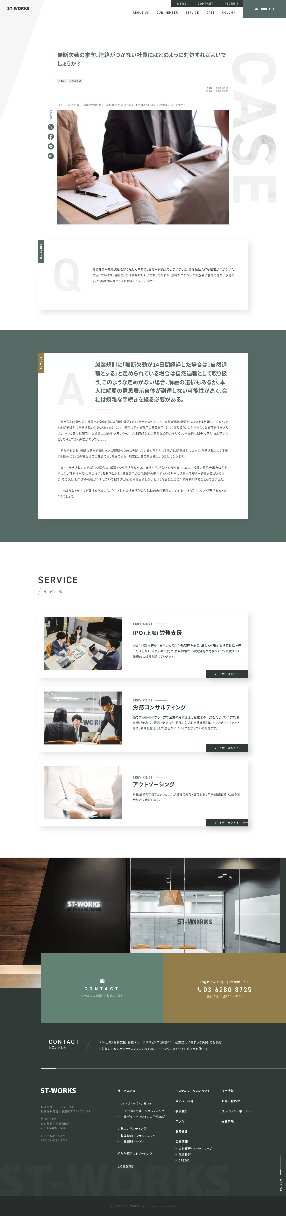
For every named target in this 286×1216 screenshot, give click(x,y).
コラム (179, 1121)
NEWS (182, 4)
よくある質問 (126, 1166)
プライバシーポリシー (236, 1111)
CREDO (184, 1160)
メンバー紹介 (184, 1101)
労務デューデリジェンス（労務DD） (143, 1116)
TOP (60, 105)
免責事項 (227, 1121)
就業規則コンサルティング (138, 1136)
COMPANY (205, 4)
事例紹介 (74, 105)
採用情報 (227, 1091)
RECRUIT (232, 4)
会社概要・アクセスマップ (195, 1148)
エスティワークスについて (192, 1091)
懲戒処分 (76, 81)
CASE (210, 13)
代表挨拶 (185, 1154)
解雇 (63, 81)
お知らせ (181, 1131)
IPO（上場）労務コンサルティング (142, 1111)
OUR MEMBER (167, 13)
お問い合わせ (230, 1101)
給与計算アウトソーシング (135, 1153)
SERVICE (192, 13)
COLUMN (229, 13)
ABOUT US (141, 13)
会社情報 (181, 1141)
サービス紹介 (127, 1091)
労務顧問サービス (133, 1141)
